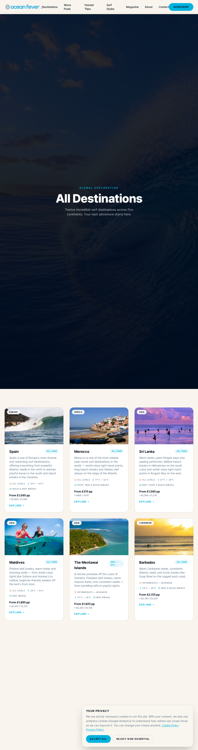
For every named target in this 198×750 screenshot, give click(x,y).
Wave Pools (67, 6)
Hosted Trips (89, 6)
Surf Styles (110, 6)
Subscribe (181, 6)
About (149, 7)
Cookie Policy (170, 725)
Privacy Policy (95, 729)
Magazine (132, 7)
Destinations (50, 7)
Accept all (98, 738)
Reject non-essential (133, 738)
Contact (164, 7)
